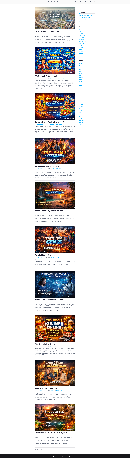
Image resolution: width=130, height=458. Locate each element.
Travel (91, 1)
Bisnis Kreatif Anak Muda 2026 (47, 166)
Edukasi (50, 1)
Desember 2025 (82, 35)
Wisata (80, 135)
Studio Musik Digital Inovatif (46, 76)
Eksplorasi (81, 83)
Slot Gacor (58, 78)
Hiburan (59, 1)
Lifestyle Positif (59, 124)
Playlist (80, 128)
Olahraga (82, 1)
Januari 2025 (81, 57)
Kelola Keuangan (59, 390)
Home (46, 1)
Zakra (71, 456)
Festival (80, 87)
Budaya (80, 69)
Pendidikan (81, 122)
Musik (80, 114)
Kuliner (63, 1)
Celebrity (77, 1)
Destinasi (80, 73)
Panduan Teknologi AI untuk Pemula (49, 300)
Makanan (80, 112)
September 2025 (82, 41)
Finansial (80, 89)
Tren (79, 133)
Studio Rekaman (66, 78)
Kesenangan (81, 102)
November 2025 (82, 37)
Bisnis (73, 1)
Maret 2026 (81, 29)
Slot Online (62, 78)
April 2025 (81, 51)
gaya (80, 90)
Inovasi (80, 96)
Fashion (54, 1)
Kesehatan (68, 1)
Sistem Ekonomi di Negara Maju (47, 32)
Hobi (80, 94)
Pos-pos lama (39, 449)
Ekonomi (80, 81)
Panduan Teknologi (59, 301)
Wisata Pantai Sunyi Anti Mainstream (49, 211)
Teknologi (87, 1)
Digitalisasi (81, 77)
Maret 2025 (81, 53)
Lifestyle (80, 110)
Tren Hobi (58, 257)
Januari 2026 (81, 33)
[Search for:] (87, 8)
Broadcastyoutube (62, 456)
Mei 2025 (80, 49)
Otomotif (80, 118)
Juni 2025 (81, 47)
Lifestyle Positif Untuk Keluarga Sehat (49, 122)
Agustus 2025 (81, 43)
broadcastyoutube (40, 33)
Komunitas (81, 106)
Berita (80, 65)
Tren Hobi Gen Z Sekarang (45, 255)
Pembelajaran (81, 120)
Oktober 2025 (81, 39)
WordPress (75, 456)
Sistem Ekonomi (59, 33)
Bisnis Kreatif (58, 168)
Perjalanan (81, 126)
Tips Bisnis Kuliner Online (45, 344)
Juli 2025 (80, 45)
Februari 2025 (81, 55)
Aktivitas (80, 63)
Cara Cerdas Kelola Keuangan (46, 388)
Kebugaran (81, 98)
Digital (80, 75)
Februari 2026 (81, 31)
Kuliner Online (58, 346)
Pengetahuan (81, 124)
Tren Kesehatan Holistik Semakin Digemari (51, 433)
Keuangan (81, 104)
